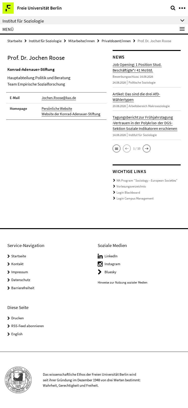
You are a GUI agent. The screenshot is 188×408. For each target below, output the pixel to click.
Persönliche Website (57, 108)
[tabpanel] (56, 93)
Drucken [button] (17, 318)
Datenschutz (20, 279)
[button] (116, 148)
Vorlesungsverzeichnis (131, 186)
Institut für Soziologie (45, 40)
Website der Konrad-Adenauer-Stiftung (71, 113)
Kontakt (17, 263)
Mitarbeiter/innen (81, 40)
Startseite (14, 40)
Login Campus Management (135, 198)
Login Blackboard (128, 192)
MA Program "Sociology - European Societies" (147, 180)
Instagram (112, 263)
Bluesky (110, 272)
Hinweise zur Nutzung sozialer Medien (122, 282)
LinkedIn (111, 256)
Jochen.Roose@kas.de (59, 97)
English (17, 334)
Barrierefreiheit (22, 287)
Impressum (19, 272)
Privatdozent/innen (116, 40)
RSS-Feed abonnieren (27, 325)
